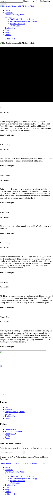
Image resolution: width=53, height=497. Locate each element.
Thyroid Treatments (17, 481)
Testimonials (10, 416)
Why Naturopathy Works (15, 412)
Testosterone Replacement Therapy (23, 478)
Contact (8, 438)
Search (3, 4)
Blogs (7, 418)
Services (8, 414)
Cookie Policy (10, 429)
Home (7, 407)
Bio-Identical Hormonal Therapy (22, 476)
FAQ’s (7, 436)
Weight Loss (15, 483)
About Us (9, 409)
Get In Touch (10, 494)
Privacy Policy (10, 434)
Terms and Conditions (13, 431)
